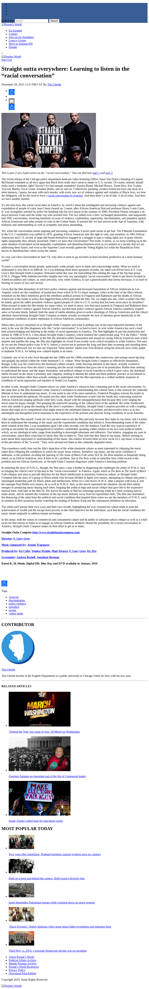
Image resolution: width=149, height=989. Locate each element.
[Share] (78, 92)
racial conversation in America (65, 195)
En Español (15, 30)
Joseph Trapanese (38, 544)
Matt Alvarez (60, 551)
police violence (17, 603)
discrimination (17, 600)
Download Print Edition (22, 973)
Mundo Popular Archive (23, 963)
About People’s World (21, 956)
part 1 (96, 172)
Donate (13, 47)
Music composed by (13, 544)
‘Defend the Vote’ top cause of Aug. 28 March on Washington (44, 731)
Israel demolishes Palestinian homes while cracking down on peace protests (52, 902)
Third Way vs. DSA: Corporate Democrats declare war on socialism (48, 950)
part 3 (109, 172)
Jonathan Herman (48, 557)
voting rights (16, 613)
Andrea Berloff (26, 557)
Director (6, 538)
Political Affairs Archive (22, 960)
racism (12, 610)
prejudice (14, 606)
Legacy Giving (17, 40)
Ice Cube (24, 551)
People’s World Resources (24, 966)
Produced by (9, 551)
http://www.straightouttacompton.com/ (56, 532)
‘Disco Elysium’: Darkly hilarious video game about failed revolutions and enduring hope (60, 926)
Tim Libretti (54, 84)
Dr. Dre (91, 551)
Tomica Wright (40, 551)
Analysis (14, 597)
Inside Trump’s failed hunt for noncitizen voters (36, 820)
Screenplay (8, 557)
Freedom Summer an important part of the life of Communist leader (47, 776)
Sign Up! (6, 59)
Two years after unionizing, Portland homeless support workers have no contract (55, 854)
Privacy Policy (17, 970)
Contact (13, 33)
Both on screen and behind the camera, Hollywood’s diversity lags (47, 878)
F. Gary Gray (21, 538)
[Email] (78, 101)
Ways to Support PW (21, 43)
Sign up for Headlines (21, 37)
